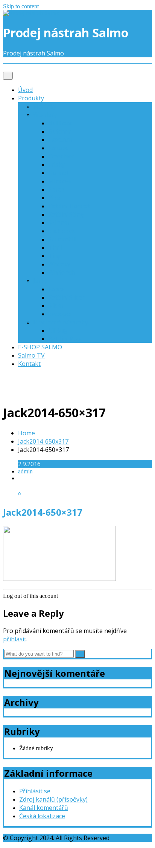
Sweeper (60, 314)
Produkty (31, 98)
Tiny (54, 256)
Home (26, 433)
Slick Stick (61, 231)
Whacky (59, 264)
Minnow (59, 181)
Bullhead (60, 123)
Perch (56, 189)
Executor (60, 139)
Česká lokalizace (42, 816)
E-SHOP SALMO (40, 347)
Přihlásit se (34, 791)
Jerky (40, 281)
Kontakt (29, 363)
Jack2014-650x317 (43, 441)
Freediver (61, 156)
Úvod (25, 90)
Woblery (45, 115)
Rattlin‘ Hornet (69, 206)
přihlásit (14, 639)
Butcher (59, 131)
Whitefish (61, 272)
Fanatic (58, 148)
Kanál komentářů (43, 807)
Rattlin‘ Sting (66, 214)
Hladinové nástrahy (60, 322)
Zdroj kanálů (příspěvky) (53, 799)
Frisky (56, 164)
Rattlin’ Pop (64, 339)
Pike (54, 198)
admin (25, 471)
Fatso (56, 289)
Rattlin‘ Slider (66, 297)
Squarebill (62, 239)
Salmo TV (31, 355)
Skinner (59, 222)
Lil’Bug (57, 330)
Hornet (58, 173)
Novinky (44, 106)
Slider (56, 305)
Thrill (55, 247)
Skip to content (21, 6)
